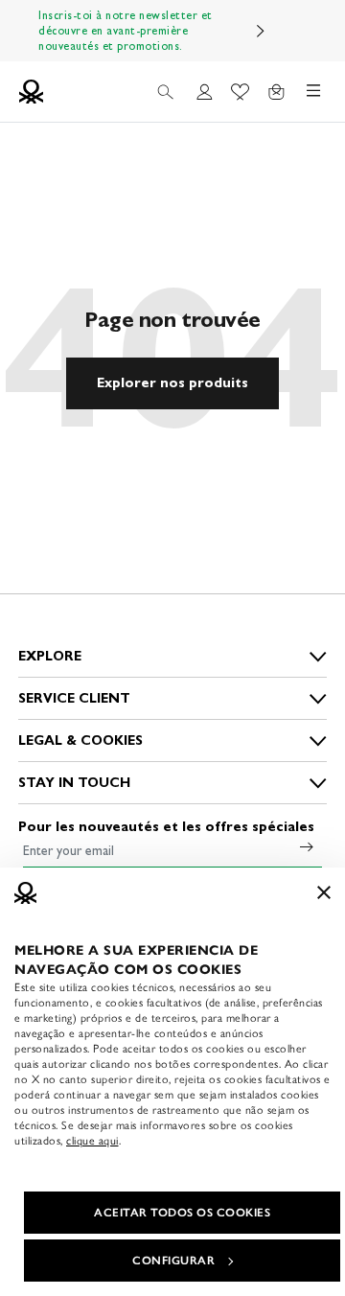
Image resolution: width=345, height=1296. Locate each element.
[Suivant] (260, 30)
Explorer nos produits (172, 383)
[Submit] (306, 846)
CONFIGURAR (173, 1260)
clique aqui (92, 1140)
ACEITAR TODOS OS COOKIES (182, 1212)
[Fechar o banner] (324, 892)
